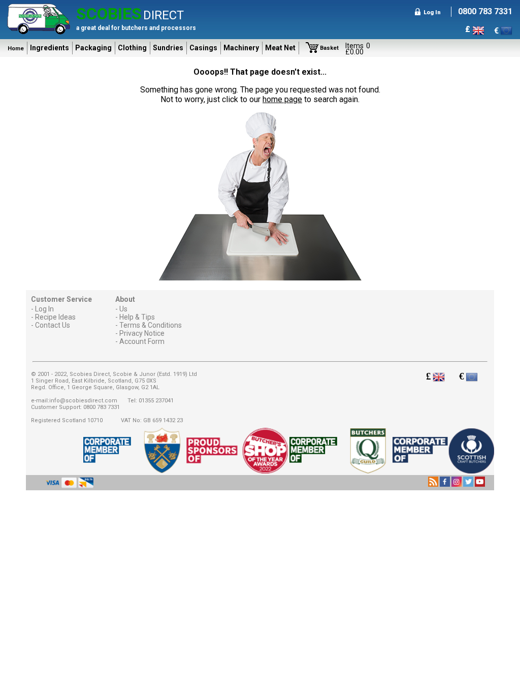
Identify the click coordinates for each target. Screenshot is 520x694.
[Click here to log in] (417, 12)
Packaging (93, 48)
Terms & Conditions (150, 325)
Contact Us (52, 325)
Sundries (168, 48)
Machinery (241, 48)
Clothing (132, 48)
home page (282, 99)
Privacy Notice (142, 333)
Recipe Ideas (55, 317)
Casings (203, 48)
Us (123, 309)
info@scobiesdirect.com (83, 400)
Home (16, 48)
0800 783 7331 (101, 407)
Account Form (142, 341)
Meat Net (280, 48)
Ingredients (49, 48)
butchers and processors (158, 27)
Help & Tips (137, 317)
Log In (44, 309)
